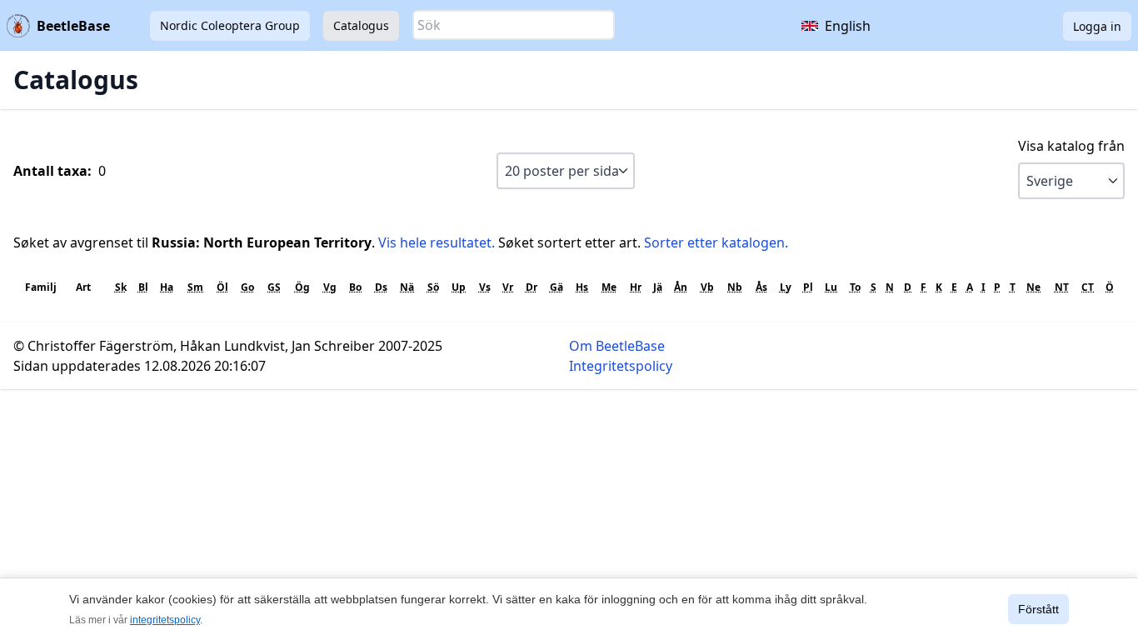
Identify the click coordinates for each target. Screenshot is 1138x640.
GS (274, 287)
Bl (143, 287)
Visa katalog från (1071, 146)
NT (1062, 287)
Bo (355, 287)
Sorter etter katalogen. (716, 242)
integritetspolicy (165, 620)
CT (1087, 287)
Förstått (1038, 609)
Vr (507, 287)
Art (83, 287)
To (855, 287)
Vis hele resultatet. (436, 242)
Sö (433, 287)
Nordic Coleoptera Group (230, 25)
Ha (166, 287)
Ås (761, 287)
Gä (556, 287)
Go (247, 287)
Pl (808, 287)
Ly (785, 287)
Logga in (1097, 26)
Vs (485, 287)
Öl (222, 287)
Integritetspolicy (620, 366)
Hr (635, 287)
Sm (195, 287)
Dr (531, 287)
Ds (381, 287)
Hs (582, 287)
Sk (121, 287)
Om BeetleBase (617, 346)
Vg (330, 287)
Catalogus (361, 25)
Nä (407, 287)
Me (608, 287)
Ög (302, 287)
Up (459, 287)
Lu (831, 287)
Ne (1033, 287)
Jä (657, 287)
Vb (707, 287)
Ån (680, 287)
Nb (734, 287)
